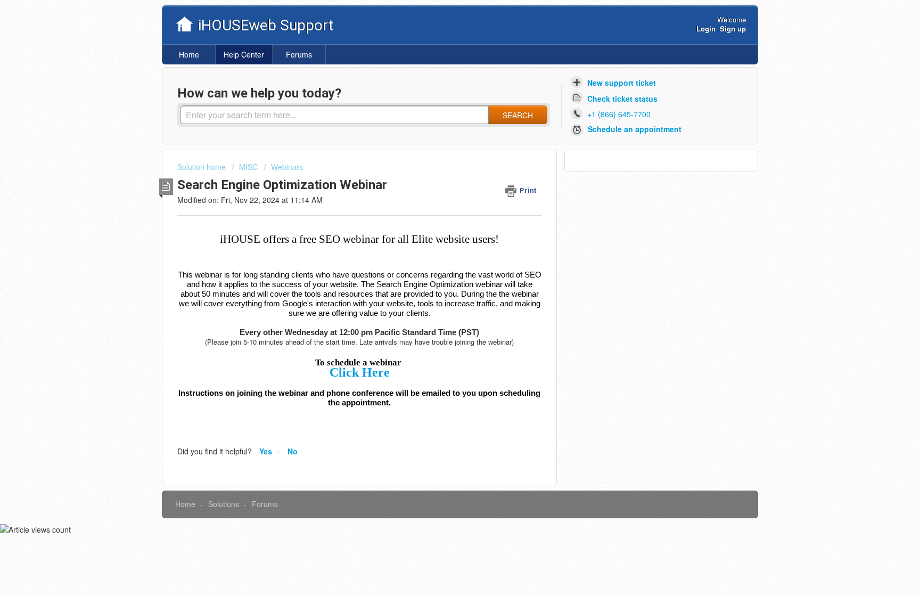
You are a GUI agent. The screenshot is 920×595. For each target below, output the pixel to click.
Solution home (202, 166)
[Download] (440, 157)
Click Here (360, 372)
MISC (248, 166)
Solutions (223, 504)
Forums (299, 54)
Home (189, 54)
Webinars (287, 166)
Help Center (244, 54)
